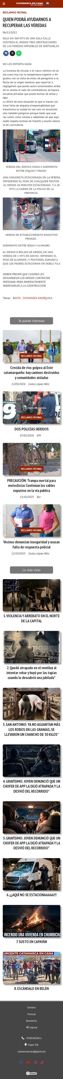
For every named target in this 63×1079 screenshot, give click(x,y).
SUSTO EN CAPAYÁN (33, 941)
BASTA (17, 298)
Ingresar (33, 1027)
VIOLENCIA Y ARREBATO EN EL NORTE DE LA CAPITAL (33, 618)
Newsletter (31, 1020)
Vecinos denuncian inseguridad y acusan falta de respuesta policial (31, 544)
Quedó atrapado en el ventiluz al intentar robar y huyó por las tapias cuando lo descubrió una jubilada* (31, 672)
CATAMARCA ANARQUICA (37, 298)
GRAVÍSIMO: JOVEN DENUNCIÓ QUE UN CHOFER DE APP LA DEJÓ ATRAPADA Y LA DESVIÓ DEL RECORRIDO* (31, 786)
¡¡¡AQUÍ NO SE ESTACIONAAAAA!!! (33, 894)
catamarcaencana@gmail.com (32, 1051)
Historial (32, 1014)
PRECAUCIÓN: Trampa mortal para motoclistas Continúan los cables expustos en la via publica (31, 485)
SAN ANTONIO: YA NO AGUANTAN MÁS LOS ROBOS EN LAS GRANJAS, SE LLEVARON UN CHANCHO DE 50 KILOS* (32, 729)
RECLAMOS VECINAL (15, 12)
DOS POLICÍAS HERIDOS (32, 429)
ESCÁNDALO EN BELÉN (33, 988)
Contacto (31, 1007)
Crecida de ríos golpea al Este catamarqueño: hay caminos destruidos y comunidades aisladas (31, 372)
